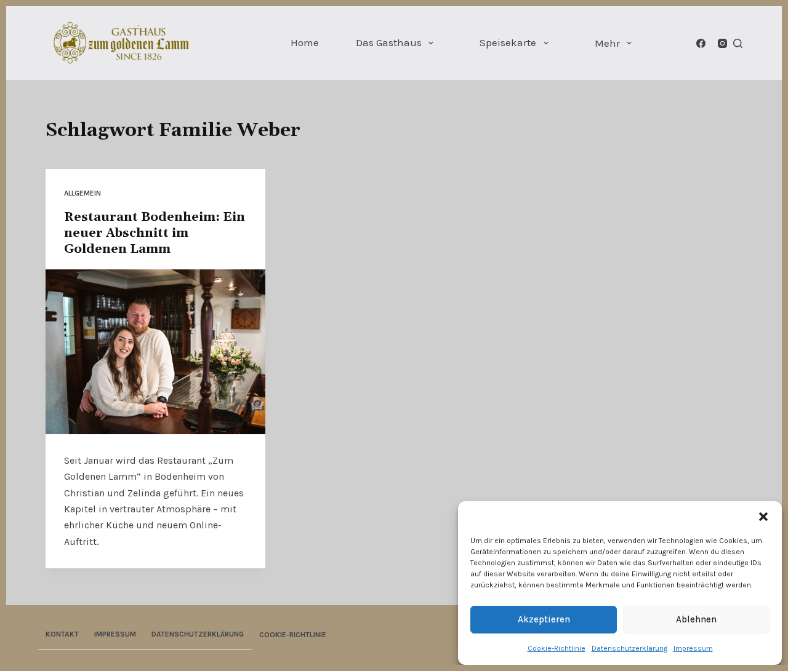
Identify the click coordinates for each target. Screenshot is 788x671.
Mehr (607, 43)
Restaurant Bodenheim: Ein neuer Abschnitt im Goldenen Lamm (154, 233)
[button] (763, 516)
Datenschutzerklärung (629, 648)
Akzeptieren (544, 619)
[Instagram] (722, 43)
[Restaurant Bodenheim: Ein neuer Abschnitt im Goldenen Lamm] (155, 351)
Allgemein (82, 193)
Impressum (693, 648)
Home (305, 42)
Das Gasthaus (389, 42)
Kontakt (62, 634)
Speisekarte (508, 42)
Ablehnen (696, 619)
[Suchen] (737, 43)
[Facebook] (701, 43)
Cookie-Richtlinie (556, 648)
